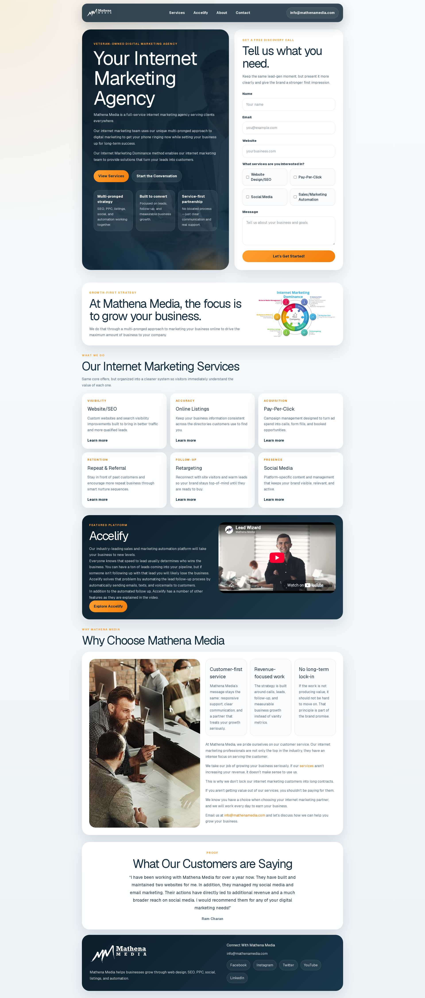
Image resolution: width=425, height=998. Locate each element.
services (307, 766)
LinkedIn (237, 978)
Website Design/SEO (261, 177)
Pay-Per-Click (310, 177)
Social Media (261, 197)
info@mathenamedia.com (312, 12)
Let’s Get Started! (289, 256)
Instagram (265, 965)
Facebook (238, 965)
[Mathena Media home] (109, 13)
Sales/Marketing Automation (313, 197)
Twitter (288, 965)
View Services (111, 176)
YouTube (311, 965)
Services (177, 12)
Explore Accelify (108, 606)
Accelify (200, 12)
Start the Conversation (157, 176)
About (221, 12)
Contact (243, 12)
